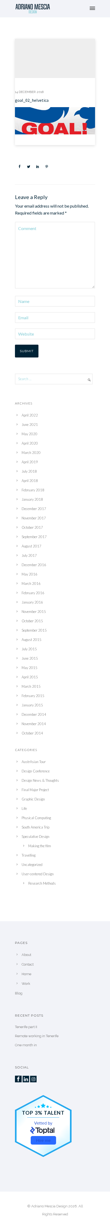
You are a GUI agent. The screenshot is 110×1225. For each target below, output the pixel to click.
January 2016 (32, 602)
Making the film (39, 846)
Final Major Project (35, 790)
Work (26, 984)
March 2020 (31, 452)
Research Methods (42, 883)
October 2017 (32, 527)
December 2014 (34, 714)
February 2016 (33, 593)
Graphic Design (33, 799)
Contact (28, 964)
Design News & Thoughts (40, 780)
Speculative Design (35, 836)
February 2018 (33, 490)
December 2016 (34, 565)
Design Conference (36, 771)
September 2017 (34, 537)
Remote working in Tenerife (36, 1036)
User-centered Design (38, 874)
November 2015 (34, 611)
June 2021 (30, 424)
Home (26, 974)
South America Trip (35, 827)
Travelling (29, 855)
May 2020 (29, 434)
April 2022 (30, 415)
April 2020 (30, 443)
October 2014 (32, 733)
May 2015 (29, 668)
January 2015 (32, 705)
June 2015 (30, 658)
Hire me (43, 1140)
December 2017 (34, 509)
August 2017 (31, 546)
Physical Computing (36, 818)
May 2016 (29, 574)
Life (24, 808)
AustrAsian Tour (34, 762)
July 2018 (29, 471)
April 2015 (30, 677)
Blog (18, 993)
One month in (26, 1045)
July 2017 (29, 555)
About (26, 955)
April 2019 (30, 462)
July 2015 (29, 649)
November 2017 (34, 518)
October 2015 (32, 621)
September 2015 (34, 630)
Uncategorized (32, 864)
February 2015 (33, 696)
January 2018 (32, 499)
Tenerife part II (26, 1027)
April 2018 (30, 481)
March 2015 (31, 686)
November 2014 (34, 724)
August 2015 (31, 639)
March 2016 (31, 583)
